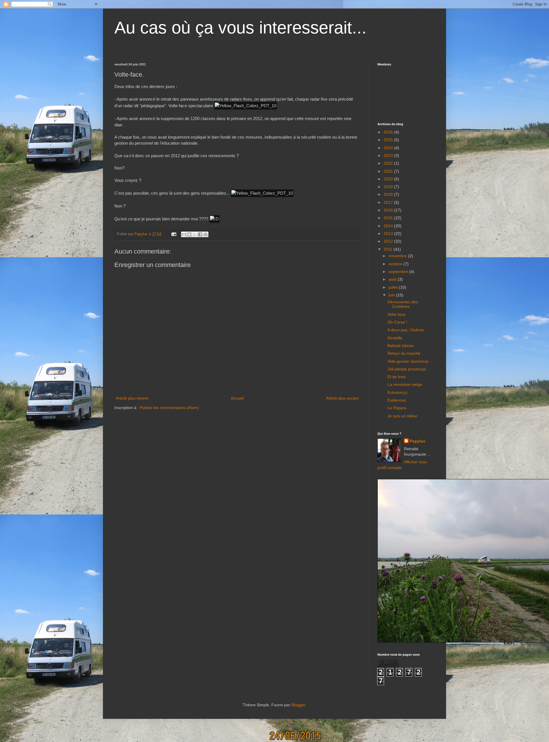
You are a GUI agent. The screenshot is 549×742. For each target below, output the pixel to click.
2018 (389, 194)
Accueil (237, 398)
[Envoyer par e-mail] (184, 234)
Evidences (396, 400)
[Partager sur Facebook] (200, 234)
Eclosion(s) (397, 392)
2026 (389, 132)
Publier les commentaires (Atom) (169, 407)
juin (392, 295)
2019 (389, 186)
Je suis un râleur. (402, 416)
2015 (389, 218)
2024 (389, 147)
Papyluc (417, 441)
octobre (396, 264)
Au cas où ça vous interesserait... (240, 27)
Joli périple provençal (406, 369)
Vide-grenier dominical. (408, 361)
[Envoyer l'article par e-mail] (174, 234)
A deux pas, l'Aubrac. (406, 330)
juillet (394, 287)
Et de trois (396, 376)
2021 (389, 171)
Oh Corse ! (397, 322)
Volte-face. (397, 314)
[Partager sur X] (195, 234)
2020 (389, 179)
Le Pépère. (397, 408)
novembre (398, 256)
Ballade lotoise (400, 345)
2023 (389, 155)
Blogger (298, 705)
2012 (389, 241)
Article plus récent (132, 398)
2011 (388, 249)
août (393, 279)
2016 (389, 210)
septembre (399, 271)
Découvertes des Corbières (402, 304)
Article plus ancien (342, 398)
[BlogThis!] (189, 234)
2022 (389, 163)
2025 (389, 139)
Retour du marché (403, 353)
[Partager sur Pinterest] (205, 234)
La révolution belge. (405, 384)
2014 (389, 226)
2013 (389, 233)
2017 (389, 202)
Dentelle (394, 338)
